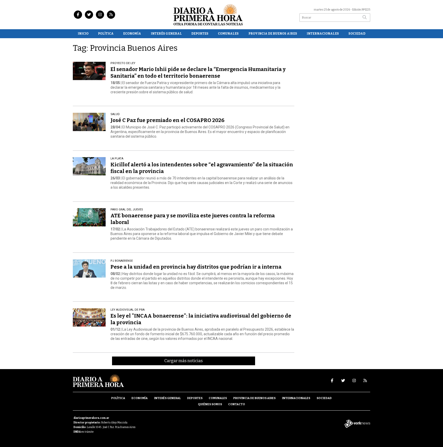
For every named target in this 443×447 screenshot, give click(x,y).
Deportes (199, 33)
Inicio (83, 33)
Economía (132, 33)
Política (106, 33)
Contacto (236, 404)
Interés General (166, 33)
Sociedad (356, 33)
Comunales (228, 33)
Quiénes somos (210, 404)
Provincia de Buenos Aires (272, 33)
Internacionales (323, 33)
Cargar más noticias (183, 360)
